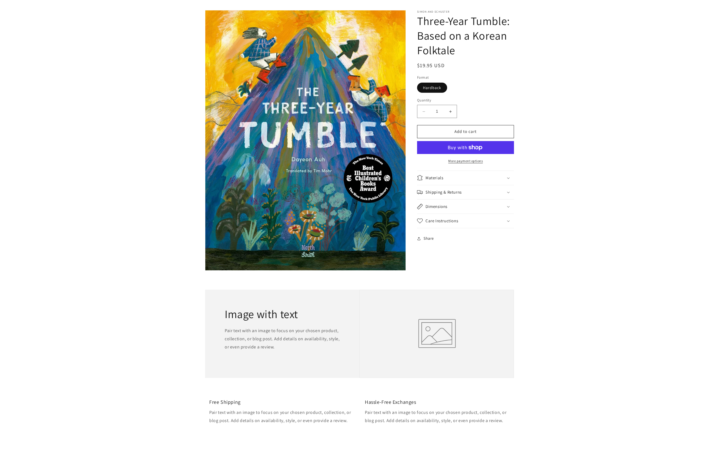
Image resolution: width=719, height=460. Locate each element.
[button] (465, 178)
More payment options (465, 161)
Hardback (432, 87)
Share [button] (429, 238)
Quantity (424, 100)
